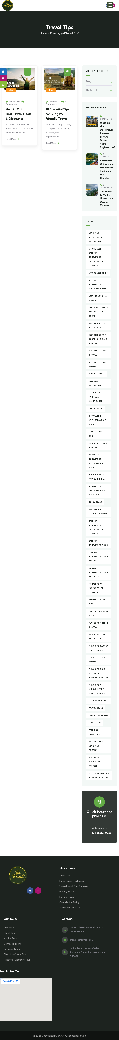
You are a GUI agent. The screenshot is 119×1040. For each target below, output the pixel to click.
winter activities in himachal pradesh (98, 761)
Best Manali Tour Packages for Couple (98, 312)
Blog (11, 89)
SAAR (61, 1035)
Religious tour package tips (97, 636)
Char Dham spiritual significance (95, 397)
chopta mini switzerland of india (97, 420)
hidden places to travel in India (98, 477)
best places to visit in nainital (97, 325)
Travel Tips (95, 723)
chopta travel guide (97, 434)
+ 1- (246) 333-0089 (99, 832)
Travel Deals (96, 708)
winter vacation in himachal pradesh (99, 775)
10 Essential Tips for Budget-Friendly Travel (57, 114)
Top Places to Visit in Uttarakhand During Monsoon (107, 198)
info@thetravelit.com (81, 939)
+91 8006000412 (94, 927)
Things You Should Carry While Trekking (97, 689)
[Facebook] (30, 890)
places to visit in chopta (98, 625)
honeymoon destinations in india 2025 (97, 490)
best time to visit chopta (98, 353)
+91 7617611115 (77, 927)
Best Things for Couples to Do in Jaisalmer (98, 339)
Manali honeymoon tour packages (98, 572)
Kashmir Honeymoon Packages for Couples (96, 527)
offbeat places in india (98, 613)
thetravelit (92, 89)
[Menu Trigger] (110, 5)
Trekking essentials (94, 732)
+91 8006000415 (78, 931)
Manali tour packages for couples (96, 588)
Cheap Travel (96, 409)
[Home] (7, 5)
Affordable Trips (98, 273)
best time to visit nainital (98, 364)
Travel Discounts (98, 716)
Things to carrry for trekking (98, 648)
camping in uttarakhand (96, 383)
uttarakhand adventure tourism (96, 746)
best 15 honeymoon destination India (98, 284)
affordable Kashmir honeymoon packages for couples (96, 257)
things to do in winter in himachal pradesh (98, 673)
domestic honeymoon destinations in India (97, 461)
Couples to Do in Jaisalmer (98, 445)
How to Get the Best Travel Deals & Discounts (18, 114)
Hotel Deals (95, 502)
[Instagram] (113, 5)
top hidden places (99, 701)
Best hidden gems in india (98, 298)
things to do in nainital (97, 660)
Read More (11, 139)
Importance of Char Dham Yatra (98, 511)
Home (43, 33)
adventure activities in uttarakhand (96, 237)
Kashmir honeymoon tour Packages (98, 557)
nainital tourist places (98, 602)
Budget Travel (97, 374)
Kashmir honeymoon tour (98, 543)
